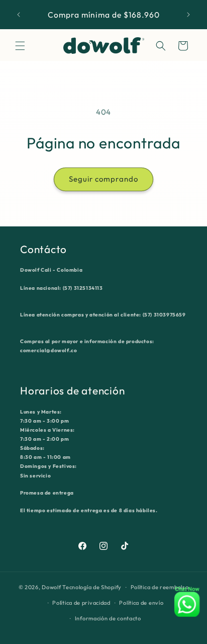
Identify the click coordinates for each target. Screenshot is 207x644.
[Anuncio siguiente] (188, 15)
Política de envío (141, 602)
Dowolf (51, 587)
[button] (20, 46)
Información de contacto (108, 618)
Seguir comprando (103, 179)
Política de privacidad (81, 602)
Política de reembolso (160, 587)
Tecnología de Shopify (92, 587)
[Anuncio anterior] (19, 15)
